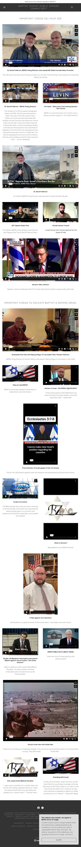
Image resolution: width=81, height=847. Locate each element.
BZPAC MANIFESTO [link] (18, 826)
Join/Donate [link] (19, 823)
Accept (59, 840)
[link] (38, 9)
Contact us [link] (31, 826)
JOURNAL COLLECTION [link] (33, 823)
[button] (4, 7)
